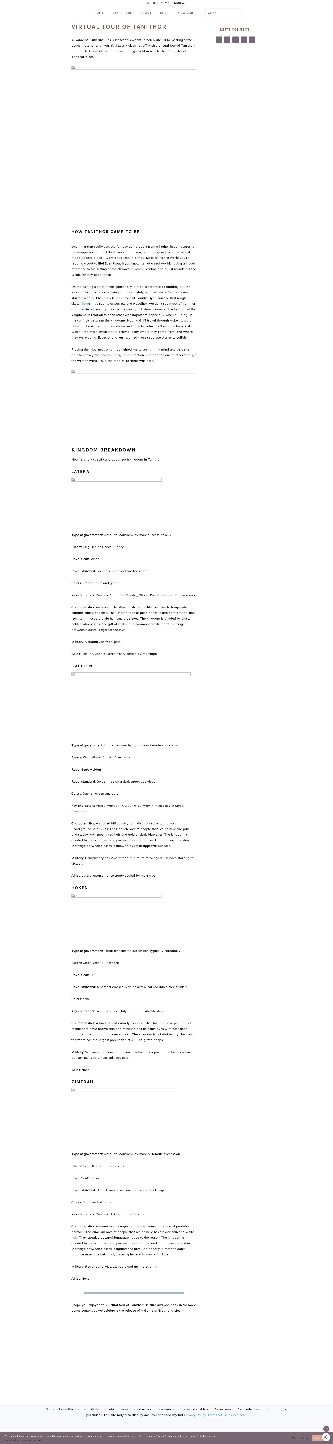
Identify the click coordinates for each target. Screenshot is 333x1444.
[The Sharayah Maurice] (166, 3)
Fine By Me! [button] (320, 1437)
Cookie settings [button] (300, 1438)
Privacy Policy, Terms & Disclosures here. (215, 1415)
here (85, 304)
